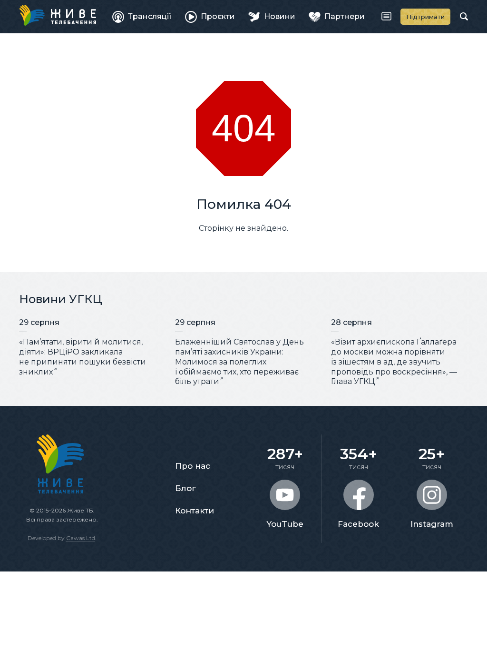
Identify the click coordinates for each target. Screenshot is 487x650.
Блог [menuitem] (185, 488)
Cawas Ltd (80, 538)
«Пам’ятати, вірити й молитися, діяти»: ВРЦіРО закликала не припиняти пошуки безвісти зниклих (82, 356)
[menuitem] (142, 16)
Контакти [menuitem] (194, 510)
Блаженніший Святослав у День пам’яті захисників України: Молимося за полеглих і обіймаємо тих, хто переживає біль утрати (239, 361)
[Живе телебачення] (57, 15)
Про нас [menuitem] (192, 466)
